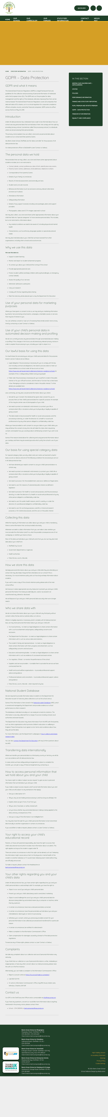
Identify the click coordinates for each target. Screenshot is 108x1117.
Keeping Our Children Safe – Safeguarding (82, 84)
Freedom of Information (81, 114)
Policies (75, 93)
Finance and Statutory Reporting (84, 101)
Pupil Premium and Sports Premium (84, 105)
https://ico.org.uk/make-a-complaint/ (37, 975)
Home (7, 71)
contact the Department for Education (26, 741)
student (41, 703)
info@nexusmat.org (50, 997)
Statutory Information (18, 71)
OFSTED (75, 89)
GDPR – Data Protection (35, 71)
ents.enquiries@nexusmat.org (15, 867)
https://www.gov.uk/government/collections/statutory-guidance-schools (32, 371)
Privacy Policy (101, 1061)
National (36, 703)
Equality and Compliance (81, 118)
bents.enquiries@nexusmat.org (34, 1008)
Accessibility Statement (98, 1055)
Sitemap (102, 1058)
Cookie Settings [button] (100, 1063)
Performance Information (81, 97)
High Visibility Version (98, 1052)
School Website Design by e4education (93, 1071)
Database (47, 703)
